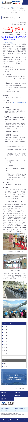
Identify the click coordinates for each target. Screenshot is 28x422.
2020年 (5, 344)
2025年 (5, 329)
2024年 (5, 332)
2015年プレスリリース (16, 7)
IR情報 (3, 395)
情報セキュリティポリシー (20, 408)
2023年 (5, 335)
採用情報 (3, 399)
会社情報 (3, 392)
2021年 (5, 341)
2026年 (5, 326)
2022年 (5, 338)
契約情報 (17, 395)
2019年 (5, 347)
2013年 (5, 366)
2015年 (5, 360)
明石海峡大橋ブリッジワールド (13, 43)
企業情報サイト (5, 7)
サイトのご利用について (5, 410)
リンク (16, 410)
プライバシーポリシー (5, 408)
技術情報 (17, 392)
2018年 (5, 351)
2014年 (5, 363)
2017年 (5, 354)
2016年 (5, 357)
